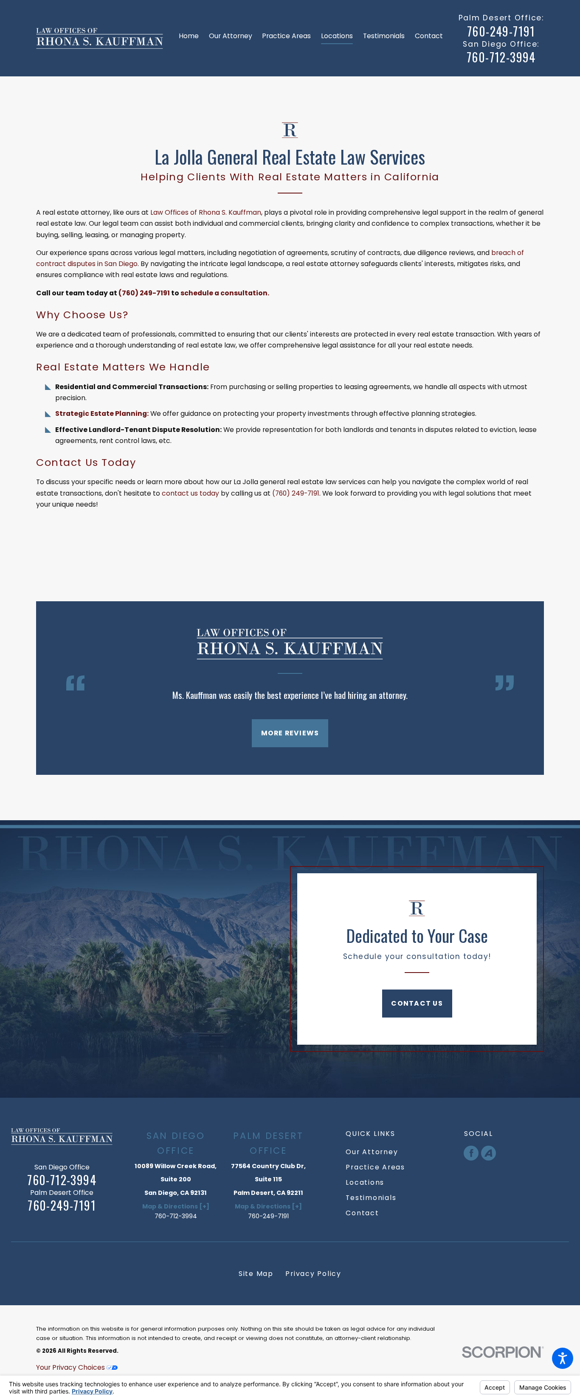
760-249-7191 (501, 31)
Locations (365, 1182)
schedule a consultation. (224, 293)
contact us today (190, 493)
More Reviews (290, 733)
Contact (362, 1213)
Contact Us (416, 1003)
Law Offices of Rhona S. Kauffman (205, 212)
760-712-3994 (501, 57)
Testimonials (371, 1198)
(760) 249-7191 (144, 293)
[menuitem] (191, 38)
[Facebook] (471, 1153)
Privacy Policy (313, 1273)
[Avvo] (488, 1153)
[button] (562, 1358)
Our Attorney (372, 1152)
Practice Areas (375, 1167)
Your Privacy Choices (71, 1367)
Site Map (256, 1273)
